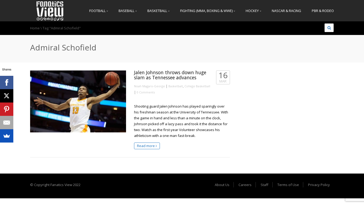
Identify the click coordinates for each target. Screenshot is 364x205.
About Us (222, 184)
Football (97, 10)
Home (35, 28)
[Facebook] (6, 82)
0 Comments (146, 92)
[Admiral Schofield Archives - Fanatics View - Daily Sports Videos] (50, 10)
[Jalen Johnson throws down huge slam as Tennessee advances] (78, 101)
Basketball (157, 10)
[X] (6, 95)
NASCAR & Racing (286, 10)
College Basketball (197, 86)
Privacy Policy (319, 184)
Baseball (127, 10)
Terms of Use (288, 184)
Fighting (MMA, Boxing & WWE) (206, 10)
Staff (264, 184)
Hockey (253, 10)
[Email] (6, 122)
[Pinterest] (6, 109)
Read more (146, 145)
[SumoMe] (6, 136)
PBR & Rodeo (323, 10)
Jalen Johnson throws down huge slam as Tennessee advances (170, 75)
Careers (245, 184)
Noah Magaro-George (149, 86)
